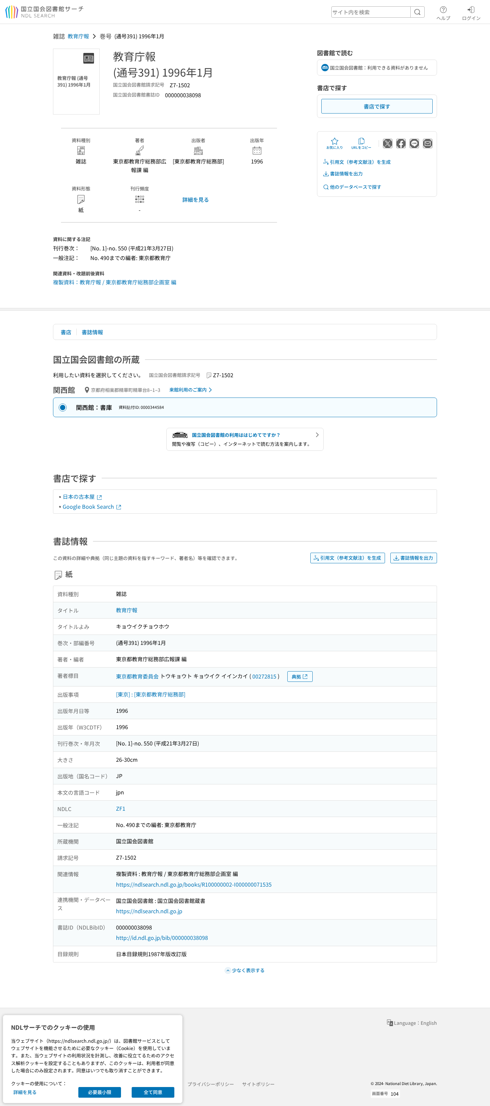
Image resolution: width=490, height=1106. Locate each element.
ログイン (471, 18)
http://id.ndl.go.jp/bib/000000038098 (162, 938)
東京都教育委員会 (137, 676)
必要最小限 (99, 1092)
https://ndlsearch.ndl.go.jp (149, 911)
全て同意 (153, 1092)
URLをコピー (361, 147)
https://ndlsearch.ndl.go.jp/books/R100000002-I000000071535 (194, 884)
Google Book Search (89, 506)
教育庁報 (78, 36)
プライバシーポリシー (210, 1084)
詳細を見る (195, 199)
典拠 (296, 676)
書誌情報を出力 (346, 173)
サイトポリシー (258, 1084)
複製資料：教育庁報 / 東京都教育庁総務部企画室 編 (114, 282)
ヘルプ (443, 18)
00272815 (264, 676)
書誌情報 (92, 332)
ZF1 (120, 808)
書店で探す (377, 106)
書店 (66, 332)
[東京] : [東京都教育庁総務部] (150, 694)
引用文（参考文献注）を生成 (360, 161)
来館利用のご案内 (188, 389)
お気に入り (334, 147)
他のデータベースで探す (355, 186)
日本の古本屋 (79, 496)
